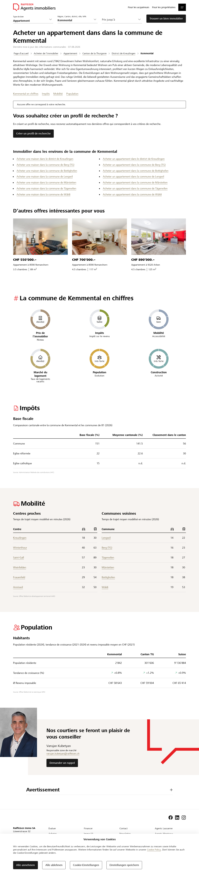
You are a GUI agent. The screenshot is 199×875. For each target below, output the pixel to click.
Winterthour (20, 547)
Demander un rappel (62, 762)
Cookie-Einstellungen (86, 865)
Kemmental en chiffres (25, 93)
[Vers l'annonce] (40, 236)
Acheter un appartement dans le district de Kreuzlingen (134, 158)
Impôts (46, 93)
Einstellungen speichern (124, 865)
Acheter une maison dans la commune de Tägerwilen (46, 188)
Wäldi (105, 587)
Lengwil (106, 537)
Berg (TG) (107, 547)
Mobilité (58, 93)
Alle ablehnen (53, 865)
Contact (123, 828)
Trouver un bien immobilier (166, 18)
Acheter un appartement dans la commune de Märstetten (135, 182)
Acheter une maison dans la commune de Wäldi (43, 194)
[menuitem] (138, 7)
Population (72, 93)
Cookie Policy (154, 849)
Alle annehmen (25, 865)
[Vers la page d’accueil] (34, 7)
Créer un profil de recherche (33, 133)
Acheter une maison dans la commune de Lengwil (45, 176)
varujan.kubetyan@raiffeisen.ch (62, 753)
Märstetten (108, 567)
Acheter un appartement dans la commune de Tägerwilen (135, 188)
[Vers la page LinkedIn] (177, 817)
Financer (88, 828)
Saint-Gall (18, 557)
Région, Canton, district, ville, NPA (72, 16)
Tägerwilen (108, 557)
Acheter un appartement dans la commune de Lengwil (133, 176)
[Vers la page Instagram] (184, 817)
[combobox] (75, 20)
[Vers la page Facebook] (170, 817)
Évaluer (52, 828)
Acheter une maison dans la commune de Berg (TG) (45, 164)
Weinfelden (19, 567)
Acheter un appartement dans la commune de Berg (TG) (134, 164)
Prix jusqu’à (108, 19)
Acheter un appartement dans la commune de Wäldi (132, 194)
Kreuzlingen (19, 537)
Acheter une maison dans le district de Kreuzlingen (45, 158)
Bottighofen (108, 577)
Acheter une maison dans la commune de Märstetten (46, 182)
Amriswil (18, 587)
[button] (182, 7)
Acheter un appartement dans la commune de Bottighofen (135, 170)
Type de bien (18, 17)
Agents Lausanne (163, 828)
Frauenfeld (19, 577)
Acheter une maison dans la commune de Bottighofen (47, 170)
